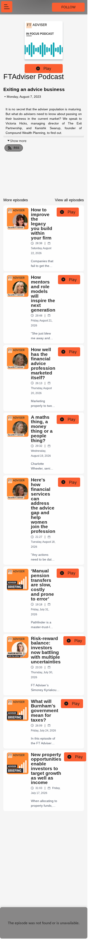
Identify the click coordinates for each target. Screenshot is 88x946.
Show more (18, 141)
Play (47, 68)
